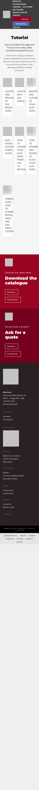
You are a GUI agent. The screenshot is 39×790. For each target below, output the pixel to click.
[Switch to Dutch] (19, 541)
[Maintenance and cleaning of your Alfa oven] (31, 82)
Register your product (11, 456)
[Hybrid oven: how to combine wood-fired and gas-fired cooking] (7, 190)
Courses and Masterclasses (13, 476)
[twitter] (17, 518)
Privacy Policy (8, 490)
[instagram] (3, 518)
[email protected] (10, 404)
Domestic (6, 416)
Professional (8, 419)
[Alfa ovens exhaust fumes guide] (7, 131)
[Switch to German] (10, 538)
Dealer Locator (9, 507)
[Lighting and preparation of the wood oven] (7, 82)
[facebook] (5, 518)
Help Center (7, 462)
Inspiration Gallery (10, 479)
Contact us (7, 504)
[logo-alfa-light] (6, 11)
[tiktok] (10, 518)
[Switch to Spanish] (29, 538)
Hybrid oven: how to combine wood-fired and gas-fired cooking (10, 215)
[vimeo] (19, 518)
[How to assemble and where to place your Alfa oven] (31, 131)
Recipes (6, 473)
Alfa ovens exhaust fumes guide (10, 147)
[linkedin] (15, 518)
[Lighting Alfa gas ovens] (19, 82)
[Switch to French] (19, 538)
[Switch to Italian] (32, 535)
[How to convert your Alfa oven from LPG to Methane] (19, 131)
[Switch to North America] (10, 535)
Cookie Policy (8, 493)
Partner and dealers (11, 459)
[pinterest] (12, 518)
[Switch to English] (23, 535)
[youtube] (8, 518)
